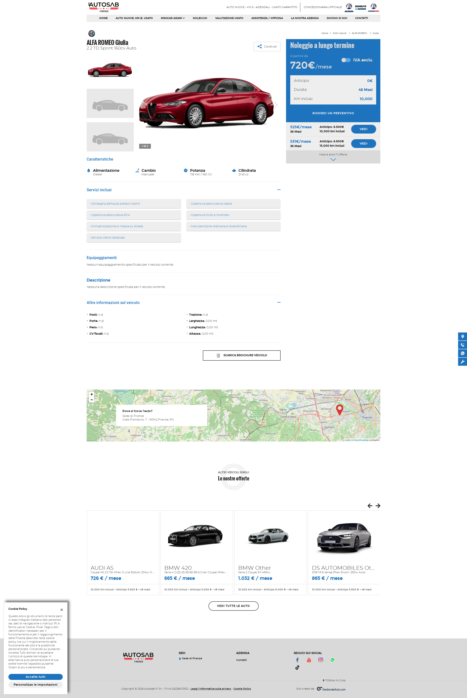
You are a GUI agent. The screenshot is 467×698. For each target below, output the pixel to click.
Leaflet (348, 439)
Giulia (376, 33)
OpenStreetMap (361, 439)
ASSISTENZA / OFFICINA (267, 18)
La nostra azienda (305, 18)
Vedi (364, 129)
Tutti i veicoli (339, 33)
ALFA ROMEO (359, 33)
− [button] (91, 400)
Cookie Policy (242, 688)
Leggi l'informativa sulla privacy (211, 688)
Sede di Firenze (191, 658)
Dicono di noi (337, 18)
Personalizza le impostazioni (36, 684)
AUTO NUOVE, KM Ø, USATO (134, 18)
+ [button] (91, 394)
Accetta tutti (35, 676)
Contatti (361, 18)
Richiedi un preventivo (333, 113)
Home (103, 18)
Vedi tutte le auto (233, 606)
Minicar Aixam (172, 18)
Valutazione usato (229, 18)
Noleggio (200, 18)
